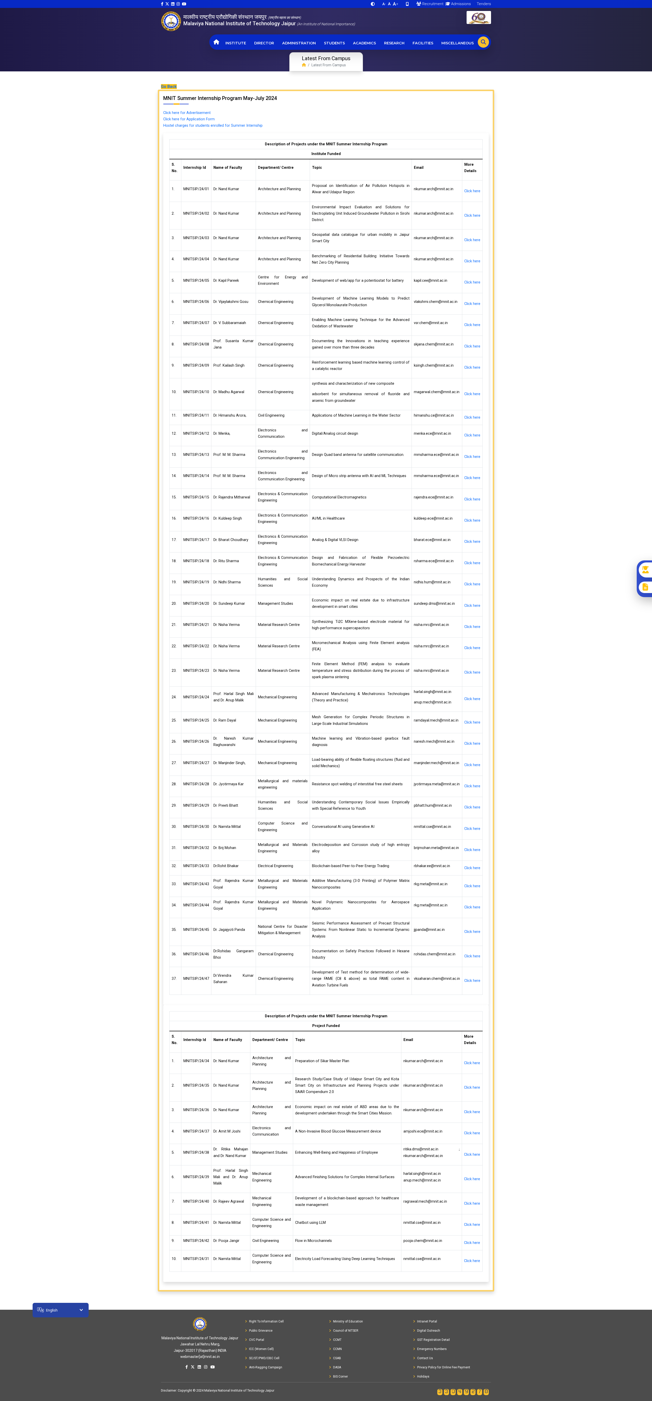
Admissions (460, 4)
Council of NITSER (345, 1330)
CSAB (337, 1358)
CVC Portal (256, 1340)
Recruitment (432, 4)
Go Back (169, 86)
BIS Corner (340, 1376)
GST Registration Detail (433, 1340)
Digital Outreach (428, 1330)
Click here (472, 191)
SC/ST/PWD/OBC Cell (264, 1358)
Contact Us (425, 1358)
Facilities (423, 43)
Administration (299, 43)
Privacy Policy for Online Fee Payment (443, 1367)
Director (264, 43)
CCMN (337, 1349)
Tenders (483, 4)
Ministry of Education (348, 1321)
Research (394, 43)
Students (334, 43)
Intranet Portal (427, 1321)
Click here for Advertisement (187, 113)
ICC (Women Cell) (261, 1349)
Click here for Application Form (189, 119)
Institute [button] (235, 43)
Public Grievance (261, 1330)
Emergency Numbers (432, 1349)
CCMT (337, 1340)
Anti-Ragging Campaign (265, 1367)
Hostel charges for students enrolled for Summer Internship (213, 125)
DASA (337, 1367)
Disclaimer (168, 1390)
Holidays (423, 1376)
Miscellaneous (457, 43)
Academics (364, 43)
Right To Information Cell (266, 1321)
